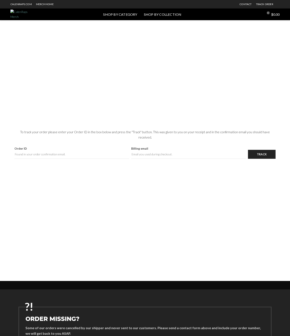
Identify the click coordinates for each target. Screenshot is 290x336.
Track (262, 154)
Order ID (20, 148)
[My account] (258, 14)
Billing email (139, 148)
